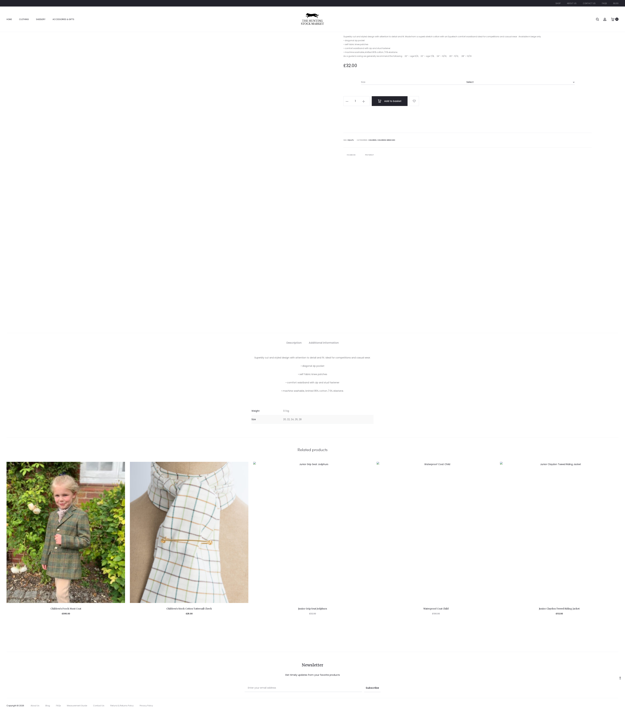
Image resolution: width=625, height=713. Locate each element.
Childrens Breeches (386, 140)
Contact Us (589, 3)
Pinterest (369, 155)
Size (363, 82)
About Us (571, 3)
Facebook (351, 155)
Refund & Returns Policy (122, 705)
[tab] (294, 343)
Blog (615, 3)
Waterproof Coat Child (436, 608)
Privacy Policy (146, 705)
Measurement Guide (77, 705)
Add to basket (392, 101)
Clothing (24, 19)
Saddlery (40, 19)
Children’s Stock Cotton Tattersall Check (189, 608)
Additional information (324, 343)
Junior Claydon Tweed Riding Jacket (559, 608)
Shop (558, 3)
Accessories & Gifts (63, 19)
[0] (612, 19)
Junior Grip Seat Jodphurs (312, 608)
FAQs (604, 3)
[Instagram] (617, 706)
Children (372, 140)
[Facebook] (610, 706)
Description (294, 343)
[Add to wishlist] (414, 101)
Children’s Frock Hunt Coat (65, 608)
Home (9, 19)
